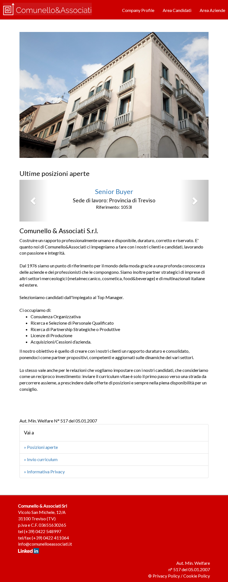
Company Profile (138, 10)
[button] (33, 201)
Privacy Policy (166, 575)
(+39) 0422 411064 (50, 537)
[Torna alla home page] (47, 8)
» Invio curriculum (41, 459)
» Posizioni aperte (41, 447)
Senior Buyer (114, 191)
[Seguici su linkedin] (28, 550)
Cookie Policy (196, 575)
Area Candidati (177, 10)
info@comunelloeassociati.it (45, 543)
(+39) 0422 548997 (42, 531)
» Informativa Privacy (44, 471)
